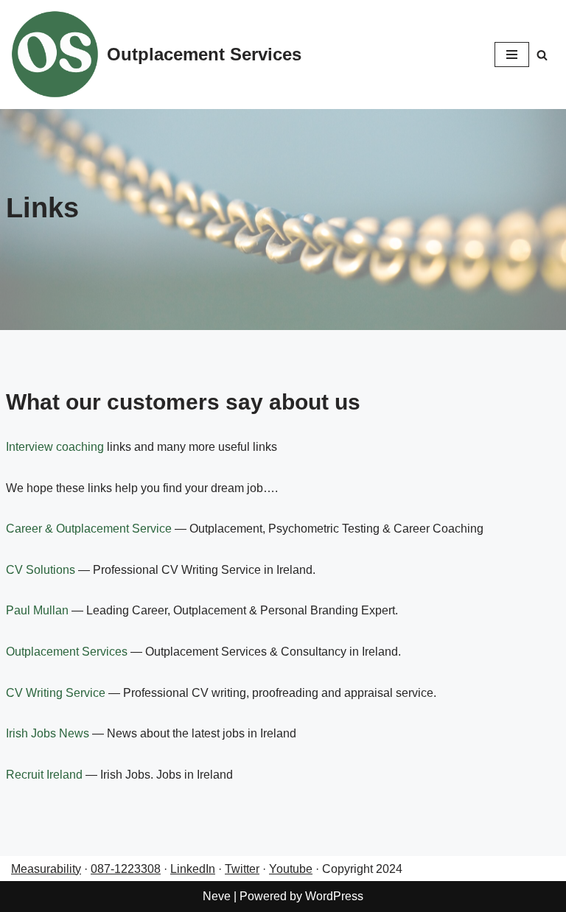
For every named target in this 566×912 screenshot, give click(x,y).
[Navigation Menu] (512, 54)
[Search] (542, 54)
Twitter (242, 869)
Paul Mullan (37, 610)
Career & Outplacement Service (89, 528)
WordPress (334, 896)
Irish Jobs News (47, 733)
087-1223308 (126, 869)
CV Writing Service (55, 693)
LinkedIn (192, 869)
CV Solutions (40, 570)
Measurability (46, 869)
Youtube (290, 869)
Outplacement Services (66, 651)
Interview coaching (55, 447)
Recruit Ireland (44, 774)
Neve (217, 896)
